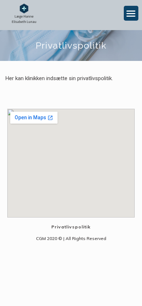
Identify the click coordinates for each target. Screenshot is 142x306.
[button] (131, 13)
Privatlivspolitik (71, 227)
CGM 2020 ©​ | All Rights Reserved (71, 238)
